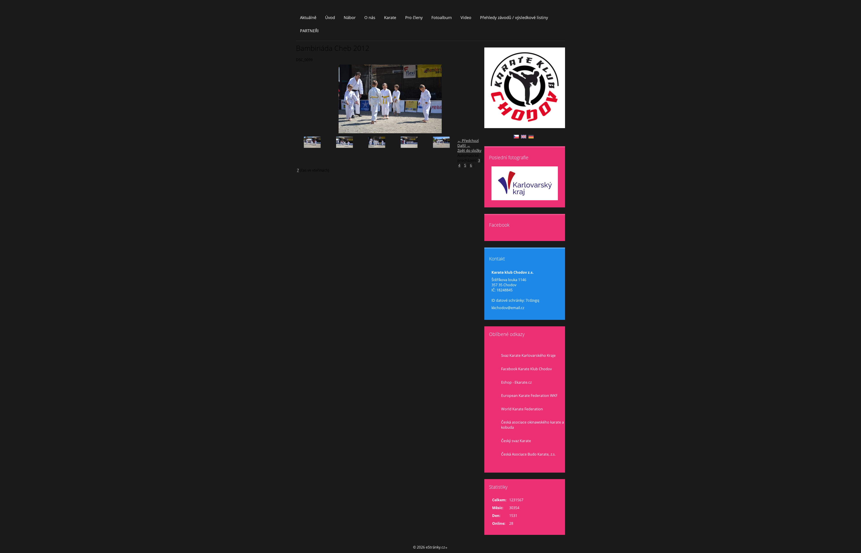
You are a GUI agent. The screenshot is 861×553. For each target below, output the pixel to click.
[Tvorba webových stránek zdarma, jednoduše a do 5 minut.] (446, 548)
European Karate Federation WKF (529, 395)
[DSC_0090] (441, 151)
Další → (463, 145)
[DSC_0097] (409, 151)
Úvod (330, 17)
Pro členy (414, 17)
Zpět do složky (469, 150)
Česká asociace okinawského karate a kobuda (532, 425)
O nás (369, 17)
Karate (390, 17)
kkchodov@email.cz (507, 307)
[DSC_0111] (312, 151)
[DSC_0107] (344, 151)
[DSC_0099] (376, 151)
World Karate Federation (522, 409)
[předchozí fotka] (303, 99)
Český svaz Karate (516, 440)
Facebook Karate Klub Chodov (526, 368)
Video (466, 17)
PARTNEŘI (309, 30)
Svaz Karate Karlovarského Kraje (528, 355)
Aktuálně (308, 17)
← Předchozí (468, 140)
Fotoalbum (441, 17)
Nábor (350, 17)
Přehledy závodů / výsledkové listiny (514, 17)
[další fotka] (477, 99)
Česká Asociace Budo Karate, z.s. (528, 454)
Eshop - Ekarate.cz (516, 382)
